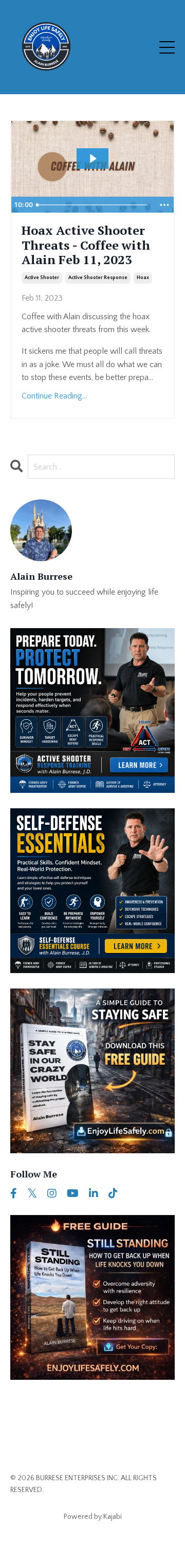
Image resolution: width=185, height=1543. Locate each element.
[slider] (93, 205)
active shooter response (97, 278)
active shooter (42, 278)
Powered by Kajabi (93, 1517)
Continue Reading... (54, 396)
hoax (143, 278)
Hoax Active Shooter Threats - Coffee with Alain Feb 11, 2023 (86, 245)
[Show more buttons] (164, 205)
